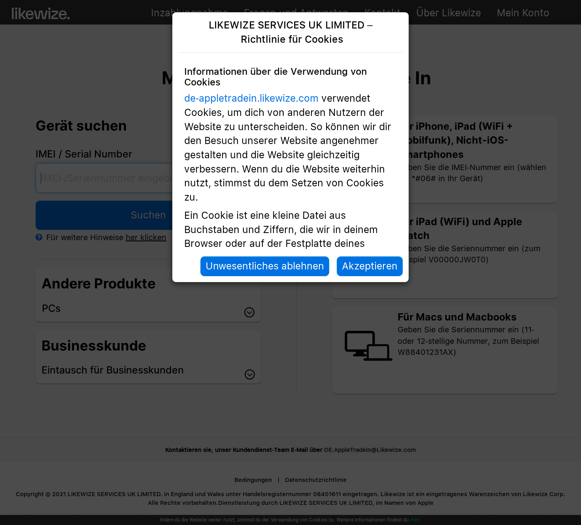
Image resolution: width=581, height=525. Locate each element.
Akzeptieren (370, 266)
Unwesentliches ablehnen (265, 266)
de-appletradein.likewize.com (251, 98)
